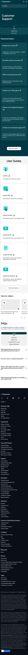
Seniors (2, 437)
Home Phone (3, 428)
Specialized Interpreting (6, 486)
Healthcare (3, 507)
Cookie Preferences (5, 569)
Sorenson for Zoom (5, 414)
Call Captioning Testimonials (7, 449)
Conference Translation (6, 495)
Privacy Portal (4, 560)
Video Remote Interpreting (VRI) (7, 482)
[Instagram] (14, 398)
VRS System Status (5, 474)
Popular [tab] (14, 333)
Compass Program (5, 522)
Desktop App (3, 408)
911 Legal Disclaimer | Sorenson (7, 646)
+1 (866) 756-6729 (9, 101)
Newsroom (3, 542)
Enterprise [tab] (14, 33)
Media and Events (4, 511)
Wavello (2, 416)
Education (3, 503)
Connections (3, 524)
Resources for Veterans (6, 453)
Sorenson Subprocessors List (7, 567)
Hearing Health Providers (6, 565)
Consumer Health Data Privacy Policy (8, 564)
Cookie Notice (4, 571)
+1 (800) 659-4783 (20, 135)
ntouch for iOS (7, 255)
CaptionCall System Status (6, 463)
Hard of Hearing (4, 439)
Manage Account (4, 466)
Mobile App (3, 412)
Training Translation (5, 493)
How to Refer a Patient (5, 429)
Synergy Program (4, 528)
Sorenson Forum (4, 484)
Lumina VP (3, 410)
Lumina (5, 176)
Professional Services (5, 513)
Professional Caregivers (6, 433)
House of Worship (4, 516)
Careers (2, 538)
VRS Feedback (4, 472)
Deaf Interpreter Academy (6, 526)
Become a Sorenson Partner (7, 534)
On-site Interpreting (5, 491)
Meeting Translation (5, 497)
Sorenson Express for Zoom (7, 488)
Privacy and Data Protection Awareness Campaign (11, 562)
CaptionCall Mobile (5, 445)
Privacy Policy (4, 558)
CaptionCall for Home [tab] (14, 342)
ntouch (6, 195)
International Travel (5, 464)
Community (3, 451)
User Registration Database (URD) (8, 583)
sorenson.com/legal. (10, 609)
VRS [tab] (14, 28)
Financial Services (4, 505)
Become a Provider (5, 424)
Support (2, 468)
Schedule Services (5, 480)
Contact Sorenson (4, 540)
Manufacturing (4, 509)
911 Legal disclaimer (5, 418)
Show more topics (13, 148)
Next (24, 318)
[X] (3, 398)
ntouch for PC (7, 235)
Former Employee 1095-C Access (8, 581)
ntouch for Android (9, 276)
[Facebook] (8, 398)
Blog (2, 536)
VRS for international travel (10, 74)
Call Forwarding (4, 461)
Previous (22, 318)
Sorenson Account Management (7, 635)
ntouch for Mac (7, 215)
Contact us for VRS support (10, 90)
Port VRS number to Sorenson (11, 60)
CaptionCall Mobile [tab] (14, 344)
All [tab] (14, 26)
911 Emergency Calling (6, 435)
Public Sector (3, 514)
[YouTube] (25, 398)
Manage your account (8, 45)
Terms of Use (4, 577)
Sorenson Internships (5, 544)
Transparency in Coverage (6, 585)
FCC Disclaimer (4, 579)
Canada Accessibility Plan (6, 546)
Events (2, 552)
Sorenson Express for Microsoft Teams (9, 489)
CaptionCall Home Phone (6, 447)
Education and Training (5, 426)
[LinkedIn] (20, 398)
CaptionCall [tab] (14, 31)
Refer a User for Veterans (6, 454)
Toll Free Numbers (5, 470)
